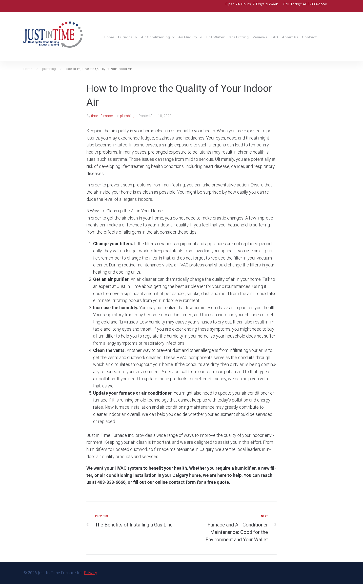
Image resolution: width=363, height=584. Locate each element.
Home (27, 69)
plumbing (49, 69)
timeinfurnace (102, 116)
